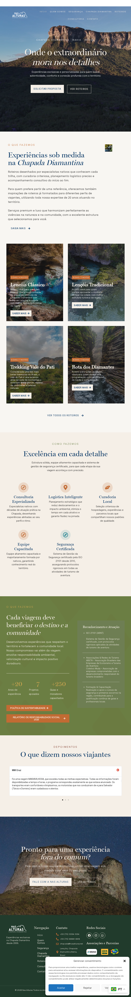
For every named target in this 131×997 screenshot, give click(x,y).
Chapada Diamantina (99, 12)
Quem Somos (58, 12)
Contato (92, 19)
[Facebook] (89, 935)
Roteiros (120, 12)
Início (43, 12)
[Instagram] (96, 935)
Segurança (76, 12)
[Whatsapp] (102, 935)
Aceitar (61, 987)
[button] (124, 961)
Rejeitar (87, 987)
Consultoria (76, 19)
